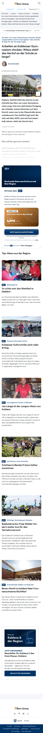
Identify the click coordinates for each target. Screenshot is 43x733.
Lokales (13, 14)
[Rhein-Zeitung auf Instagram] (23, 714)
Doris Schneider (13, 64)
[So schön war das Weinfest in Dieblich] (21, 270)
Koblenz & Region (24, 14)
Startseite (4, 14)
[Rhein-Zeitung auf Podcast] (28, 714)
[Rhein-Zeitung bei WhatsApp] (15, 714)
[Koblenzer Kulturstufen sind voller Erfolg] (21, 326)
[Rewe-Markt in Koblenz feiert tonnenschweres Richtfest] (21, 570)
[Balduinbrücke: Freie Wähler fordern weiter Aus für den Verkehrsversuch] (21, 505)
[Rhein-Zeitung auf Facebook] (19, 714)
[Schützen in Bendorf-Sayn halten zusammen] (21, 446)
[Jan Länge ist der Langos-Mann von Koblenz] (21, 388)
